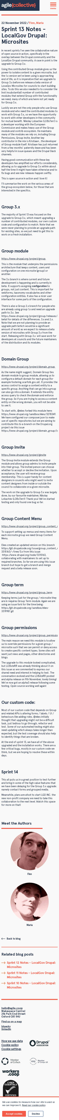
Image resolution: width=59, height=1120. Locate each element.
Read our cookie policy (33, 1105)
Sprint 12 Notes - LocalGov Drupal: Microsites (31, 965)
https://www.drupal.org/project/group (23, 258)
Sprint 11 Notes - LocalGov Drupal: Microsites (31, 975)
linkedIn (6, 1029)
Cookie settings (11, 1049)
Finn (32, 23)
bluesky (5, 1026)
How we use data (12, 1041)
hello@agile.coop (12, 1008)
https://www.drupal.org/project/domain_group (28, 366)
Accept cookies (14, 1113)
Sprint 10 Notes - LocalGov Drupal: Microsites (31, 985)
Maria (39, 23)
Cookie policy (10, 1045)
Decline (36, 1113)
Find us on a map (11, 1021)
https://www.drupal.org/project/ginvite (23, 455)
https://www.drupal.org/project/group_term (26, 592)
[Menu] (53, 4)
